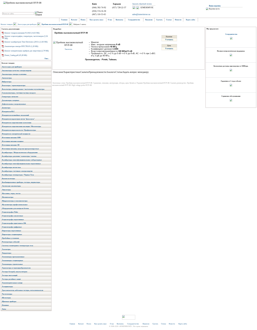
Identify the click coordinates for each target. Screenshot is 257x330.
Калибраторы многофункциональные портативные (21, 163)
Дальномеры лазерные (10, 100)
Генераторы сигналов (10, 96)
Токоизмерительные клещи (12, 283)
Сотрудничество (134, 20)
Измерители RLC (8, 111)
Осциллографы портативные (13, 219)
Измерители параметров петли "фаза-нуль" (18, 119)
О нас (110, 20)
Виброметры (6, 82)
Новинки (5, 305)
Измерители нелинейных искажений (15, 115)
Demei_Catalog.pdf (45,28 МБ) (16, 55)
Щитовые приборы (9, 301)
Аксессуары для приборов (27, 24)
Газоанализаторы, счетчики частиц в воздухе (19, 93)
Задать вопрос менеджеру (136, 72)
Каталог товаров (6, 24)
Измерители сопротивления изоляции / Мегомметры (21, 126)
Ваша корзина (215, 6)
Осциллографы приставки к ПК (14, 223)
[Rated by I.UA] (128, 318)
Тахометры (6, 249)
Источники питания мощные (12, 141)
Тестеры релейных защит (11, 279)
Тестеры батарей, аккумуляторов (14, 271)
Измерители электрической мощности (16, 134)
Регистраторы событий (10, 242)
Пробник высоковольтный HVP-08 (55, 24)
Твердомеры (6, 253)
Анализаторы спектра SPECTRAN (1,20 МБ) (21, 46)
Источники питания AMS (11, 137)
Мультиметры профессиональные (15, 204)
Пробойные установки (10, 238)
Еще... (47, 58)
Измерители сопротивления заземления (16, 123)
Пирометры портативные (11, 231)
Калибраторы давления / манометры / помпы (19, 156)
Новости (178, 20)
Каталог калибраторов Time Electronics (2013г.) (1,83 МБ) (26, 42)
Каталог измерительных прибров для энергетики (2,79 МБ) (27, 51)
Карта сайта (190, 20)
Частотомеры (7, 294)
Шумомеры (6, 298)
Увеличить (68, 49)
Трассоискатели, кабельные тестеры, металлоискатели (22, 290)
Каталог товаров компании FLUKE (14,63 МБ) (22, 33)
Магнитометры (7, 197)
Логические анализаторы (11, 186)
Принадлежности (97, 72)
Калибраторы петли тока (11, 167)
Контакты (119, 20)
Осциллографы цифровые (12, 227)
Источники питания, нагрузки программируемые (20, 149)
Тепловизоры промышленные (13, 257)
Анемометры (7, 78)
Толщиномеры (7, 286)
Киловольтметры (8, 178)
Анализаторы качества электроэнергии (16, 70)
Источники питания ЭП (10, 145)
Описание (58, 72)
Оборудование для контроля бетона (15, 208)
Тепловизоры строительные (12, 264)
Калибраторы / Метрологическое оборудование (20, 152)
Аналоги (110, 72)
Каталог (74, 20)
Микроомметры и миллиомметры (15, 201)
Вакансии (148, 20)
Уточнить (169, 40)
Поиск (83, 20)
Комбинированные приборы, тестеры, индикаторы (21, 182)
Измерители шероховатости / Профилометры (19, 130)
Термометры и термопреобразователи (16, 268)
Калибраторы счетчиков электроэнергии (17, 171)
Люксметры (6, 190)
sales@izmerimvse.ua (141, 14)
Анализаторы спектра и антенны (14, 74)
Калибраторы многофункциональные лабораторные (22, 160)
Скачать (159, 20)
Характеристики (71, 72)
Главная (64, 20)
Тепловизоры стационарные (12, 260)
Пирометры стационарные (12, 234)
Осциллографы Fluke (10, 212)
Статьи (168, 20)
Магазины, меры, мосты (11, 193)
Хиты (4, 309)
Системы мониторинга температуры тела (17, 245)
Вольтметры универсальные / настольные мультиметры (23, 89)
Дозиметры (6, 108)
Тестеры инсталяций (9, 275)
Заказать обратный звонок (142, 4)
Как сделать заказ (96, 20)
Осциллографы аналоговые (12, 216)
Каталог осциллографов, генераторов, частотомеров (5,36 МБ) (26, 37)
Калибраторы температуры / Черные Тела (18, 175)
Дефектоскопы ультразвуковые (14, 104)
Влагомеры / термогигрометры (13, 85)
